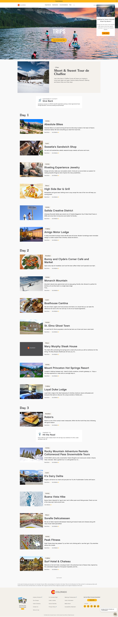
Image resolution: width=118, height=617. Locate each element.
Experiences (48, 4)
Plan (70, 4)
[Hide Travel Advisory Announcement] (116, 1)
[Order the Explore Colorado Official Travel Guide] (22, 609)
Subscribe (92, 600)
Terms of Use (36, 610)
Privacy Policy (52, 606)
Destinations (55, 4)
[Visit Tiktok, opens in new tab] (98, 606)
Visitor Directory (37, 603)
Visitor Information (69, 600)
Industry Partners (37, 597)
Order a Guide (52, 600)
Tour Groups (36, 600)
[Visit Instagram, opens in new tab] (88, 606)
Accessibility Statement (70, 606)
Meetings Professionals (70, 597)
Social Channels (52, 603)
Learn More (106, 33)
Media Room (68, 603)
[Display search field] (74, 5)
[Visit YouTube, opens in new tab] (95, 606)
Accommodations (64, 4)
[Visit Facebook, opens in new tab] (85, 606)
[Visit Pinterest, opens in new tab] (91, 606)
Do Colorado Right (53, 597)
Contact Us (35, 606)
